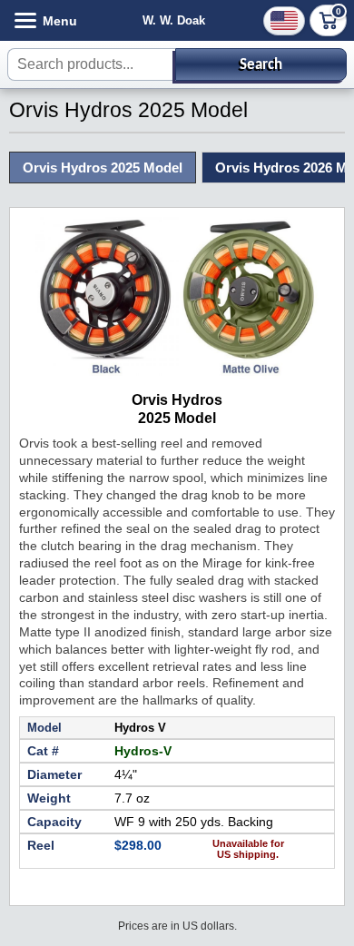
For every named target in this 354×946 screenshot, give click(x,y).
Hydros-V (143, 751)
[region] (177, 806)
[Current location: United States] (284, 20)
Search (261, 65)
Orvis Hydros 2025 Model (102, 167)
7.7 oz (132, 798)
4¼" (125, 774)
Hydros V (140, 727)
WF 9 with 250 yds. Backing (193, 821)
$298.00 (138, 845)
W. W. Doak (174, 20)
